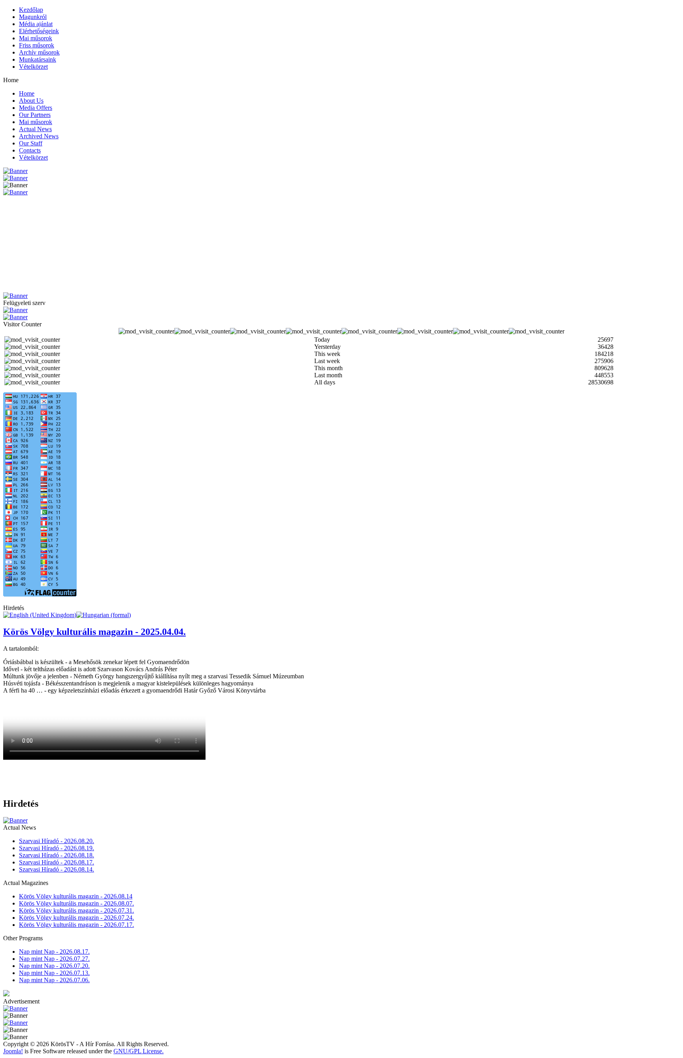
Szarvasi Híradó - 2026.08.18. (56, 855)
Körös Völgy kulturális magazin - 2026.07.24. (76, 917)
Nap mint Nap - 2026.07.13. (54, 973)
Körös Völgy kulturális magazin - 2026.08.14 (75, 896)
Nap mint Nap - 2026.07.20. (54, 965)
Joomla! (13, 1051)
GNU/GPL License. (138, 1051)
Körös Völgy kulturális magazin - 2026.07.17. (76, 924)
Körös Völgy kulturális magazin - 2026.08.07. (76, 903)
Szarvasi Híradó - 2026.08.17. (56, 862)
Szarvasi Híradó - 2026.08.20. (56, 841)
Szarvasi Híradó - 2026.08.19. (56, 848)
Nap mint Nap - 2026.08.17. (54, 951)
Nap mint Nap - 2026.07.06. (54, 980)
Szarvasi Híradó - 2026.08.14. (56, 869)
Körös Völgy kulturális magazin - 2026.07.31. (76, 910)
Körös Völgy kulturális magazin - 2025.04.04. (94, 632)
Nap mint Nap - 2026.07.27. (54, 958)
